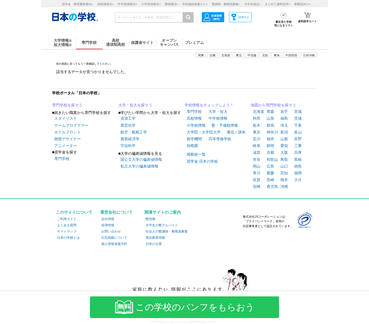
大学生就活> (252, 4)
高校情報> (105, 4)
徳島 (298, 166)
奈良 (256, 159)
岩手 (284, 111)
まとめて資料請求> (277, 4)
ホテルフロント (67, 132)
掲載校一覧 (196, 154)
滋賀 (256, 152)
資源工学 (128, 118)
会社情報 (107, 219)
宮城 (298, 111)
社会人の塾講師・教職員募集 (167, 231)
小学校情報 (196, 125)
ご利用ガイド (66, 219)
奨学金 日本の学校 (202, 161)
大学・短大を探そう (135, 105)
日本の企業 (154, 244)
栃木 (256, 125)
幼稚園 (192, 145)
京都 (270, 152)
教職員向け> (302, 4)
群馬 (270, 125)
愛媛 (270, 173)
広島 (270, 166)
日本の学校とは (68, 238)
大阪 (284, 152)
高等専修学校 (220, 139)
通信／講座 (236, 132)
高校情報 (194, 118)
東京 (256, 132)
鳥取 (284, 159)
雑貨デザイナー (67, 139)
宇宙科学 (128, 145)
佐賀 (256, 180)
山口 (284, 166)
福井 (270, 139)
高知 (284, 173)
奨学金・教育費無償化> (77, 4)
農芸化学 (128, 125)
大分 (298, 180)
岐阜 (256, 145)
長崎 (270, 180)
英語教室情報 (155, 238)
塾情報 (150, 219)
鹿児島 (272, 186)
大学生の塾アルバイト (162, 225)
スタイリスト (65, 118)
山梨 (284, 139)
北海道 (225, 55)
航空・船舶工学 (133, 132)
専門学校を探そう (67, 105)
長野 (298, 139)
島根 (298, 159)
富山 (298, 132)
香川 (256, 173)
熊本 (284, 180)
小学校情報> (151, 4)
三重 (298, 145)
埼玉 (284, 125)
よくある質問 (66, 225)
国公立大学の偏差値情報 (141, 159)
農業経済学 (129, 139)
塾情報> (171, 4)
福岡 (298, 173)
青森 (270, 111)
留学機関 (194, 139)
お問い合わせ (111, 231)
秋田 (256, 118)
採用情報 (107, 225)
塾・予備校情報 (225, 125)
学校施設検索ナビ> (195, 4)
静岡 (270, 145)
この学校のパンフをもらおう (195, 307)
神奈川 (272, 132)
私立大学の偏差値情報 (139, 166)
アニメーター (65, 145)
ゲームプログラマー (71, 125)
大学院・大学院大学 (204, 132)
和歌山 (272, 159)
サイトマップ (66, 231)
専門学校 (61, 158)
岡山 (256, 166)
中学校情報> (127, 4)
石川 (256, 139)
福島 (284, 118)
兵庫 (298, 152)
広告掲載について (114, 238)
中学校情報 (218, 118)
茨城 (298, 118)
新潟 (284, 132)
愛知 (284, 145)
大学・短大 (218, 111)
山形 (270, 118)
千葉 (298, 125)
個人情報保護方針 (114, 244)
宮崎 (256, 186)
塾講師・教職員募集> (226, 4)
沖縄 (284, 186)
